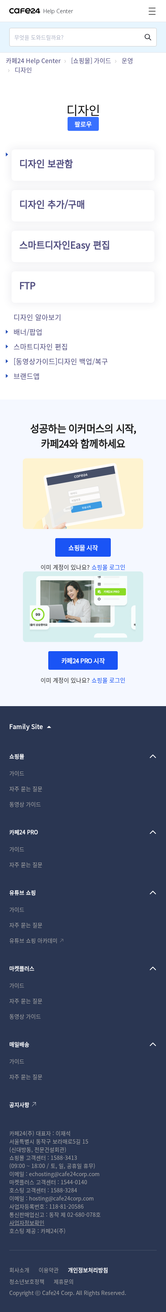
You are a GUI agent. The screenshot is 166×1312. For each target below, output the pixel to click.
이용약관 (49, 1270)
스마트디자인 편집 (41, 346)
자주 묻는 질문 (25, 788)
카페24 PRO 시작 (83, 660)
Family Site (26, 726)
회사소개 (19, 1270)
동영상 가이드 (25, 804)
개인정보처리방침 (88, 1270)
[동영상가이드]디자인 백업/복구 (61, 361)
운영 (127, 60)
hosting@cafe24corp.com (61, 1198)
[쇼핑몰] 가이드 (91, 60)
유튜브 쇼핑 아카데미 (33, 940)
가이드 (16, 773)
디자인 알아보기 (37, 317)
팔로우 (83, 124)
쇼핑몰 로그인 (108, 567)
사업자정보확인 (26, 1222)
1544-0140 (74, 1182)
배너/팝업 (28, 332)
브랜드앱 (27, 376)
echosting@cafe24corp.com (64, 1174)
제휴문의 (64, 1281)
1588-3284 (64, 1190)
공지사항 (19, 1104)
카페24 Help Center (33, 60)
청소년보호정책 (26, 1281)
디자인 (23, 69)
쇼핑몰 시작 (83, 547)
